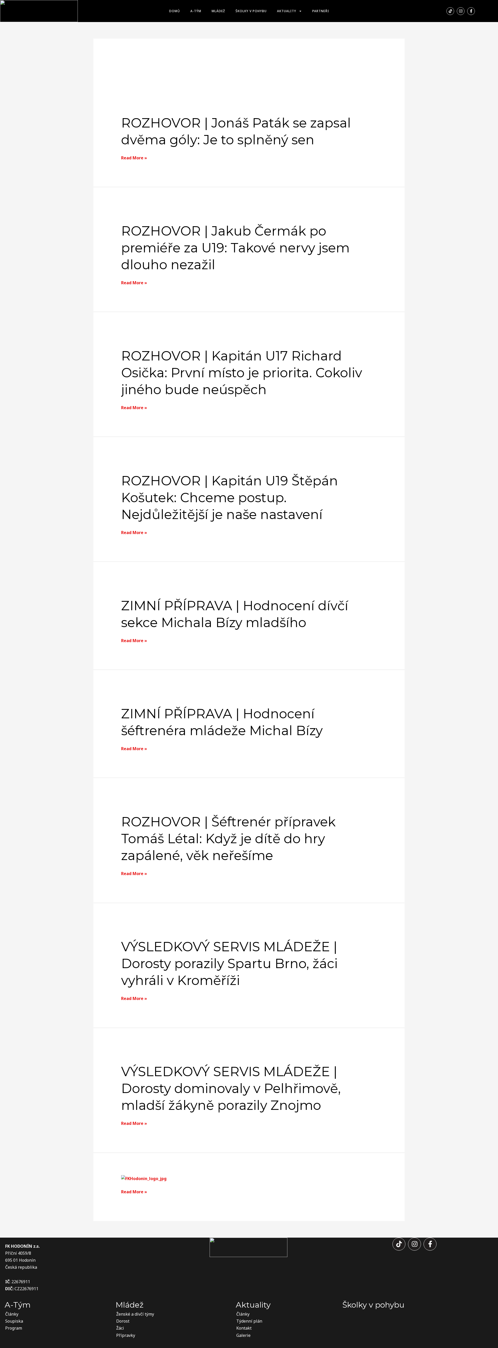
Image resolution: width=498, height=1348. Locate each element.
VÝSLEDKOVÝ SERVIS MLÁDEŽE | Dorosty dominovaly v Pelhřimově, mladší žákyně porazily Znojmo (231, 1088)
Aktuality (286, 11)
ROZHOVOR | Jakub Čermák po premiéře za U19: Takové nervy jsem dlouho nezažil (235, 248)
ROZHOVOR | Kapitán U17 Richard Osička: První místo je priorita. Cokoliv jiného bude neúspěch (241, 373)
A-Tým (195, 11)
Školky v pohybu (251, 11)
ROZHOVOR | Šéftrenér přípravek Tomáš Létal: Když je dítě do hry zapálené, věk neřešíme (228, 838)
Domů (174, 11)
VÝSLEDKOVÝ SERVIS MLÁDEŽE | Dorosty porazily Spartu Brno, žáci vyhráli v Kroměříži (229, 963)
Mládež (218, 11)
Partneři (320, 11)
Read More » (134, 157)
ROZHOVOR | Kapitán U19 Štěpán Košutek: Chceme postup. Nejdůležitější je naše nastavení (229, 497)
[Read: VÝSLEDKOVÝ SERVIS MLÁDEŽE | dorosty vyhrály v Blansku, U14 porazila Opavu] (144, 1178)
